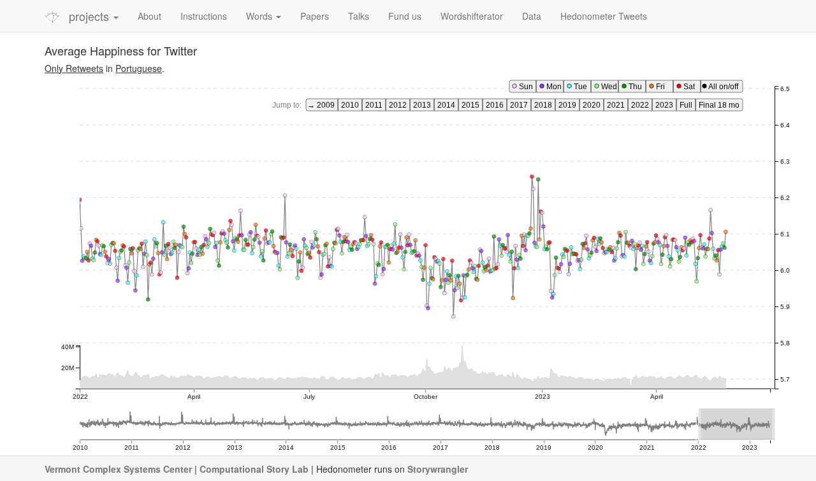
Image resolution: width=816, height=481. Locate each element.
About (149, 16)
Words (260, 16)
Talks (358, 16)
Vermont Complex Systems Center (118, 469)
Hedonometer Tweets (603, 16)
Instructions (203, 16)
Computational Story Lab (254, 469)
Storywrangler (437, 469)
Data (531, 16)
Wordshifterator (472, 16)
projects (90, 16)
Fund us (404, 16)
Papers (314, 16)
